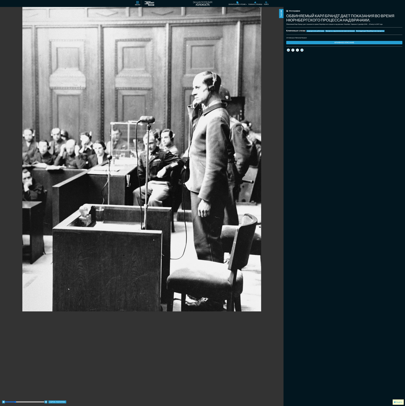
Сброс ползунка (57, 402)
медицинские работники (315, 31)
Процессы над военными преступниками (340, 31)
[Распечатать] (288, 50)
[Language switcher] (301, 50)
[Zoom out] (3, 402)
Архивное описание (344, 42)
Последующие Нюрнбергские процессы (370, 31)
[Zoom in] (46, 402)
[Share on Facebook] (292, 50)
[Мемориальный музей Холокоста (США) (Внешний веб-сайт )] (149, 3)
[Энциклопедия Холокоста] (202, 3)
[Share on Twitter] (297, 50)
